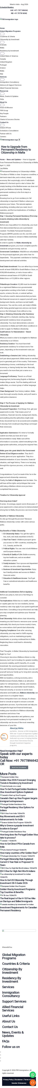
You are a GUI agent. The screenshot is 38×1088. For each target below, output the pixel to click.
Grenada (3, 45)
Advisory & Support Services (11, 85)
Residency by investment (9, 51)
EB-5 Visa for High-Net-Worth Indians (17, 871)
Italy (1, 74)
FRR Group (4, 111)
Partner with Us (6, 134)
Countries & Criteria (7, 37)
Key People (4, 114)
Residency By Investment (11, 979)
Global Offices (5, 128)
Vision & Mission (6, 108)
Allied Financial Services (9, 88)
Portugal (3, 65)
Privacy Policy (8, 1080)
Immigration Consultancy (9, 82)
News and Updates (14, 160)
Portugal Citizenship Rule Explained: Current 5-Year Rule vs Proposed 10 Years (17, 862)
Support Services (14, 1001)
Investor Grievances (19, 1083)
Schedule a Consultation (9, 131)
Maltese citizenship (27, 693)
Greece (2, 68)
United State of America (9, 56)
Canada (3, 59)
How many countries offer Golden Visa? (18, 853)
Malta (2, 48)
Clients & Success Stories (10, 119)
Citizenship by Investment (9, 39)
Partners (3, 116)
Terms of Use (29, 1080)
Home (2, 28)
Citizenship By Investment (12, 971)
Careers (3, 137)
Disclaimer (19, 1080)
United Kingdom (6, 62)
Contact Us (10, 1027)
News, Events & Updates (9, 96)
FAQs (2, 99)
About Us (8, 1021)
